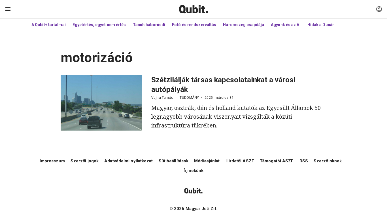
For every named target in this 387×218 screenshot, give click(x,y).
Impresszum (52, 161)
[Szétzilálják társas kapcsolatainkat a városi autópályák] (101, 103)
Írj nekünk (194, 170)
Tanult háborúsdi (149, 24)
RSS (303, 161)
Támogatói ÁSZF (277, 161)
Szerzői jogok (85, 161)
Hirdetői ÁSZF (240, 161)
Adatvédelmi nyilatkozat (128, 161)
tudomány (189, 98)
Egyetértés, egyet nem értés (99, 24)
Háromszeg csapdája (243, 24)
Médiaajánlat (207, 161)
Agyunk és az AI (286, 24)
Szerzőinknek (328, 161)
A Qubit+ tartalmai (48, 24)
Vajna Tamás (162, 98)
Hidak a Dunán (321, 24)
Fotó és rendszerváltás (194, 24)
